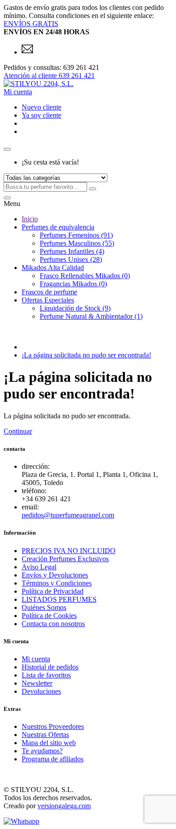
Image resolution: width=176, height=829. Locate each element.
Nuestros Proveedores (53, 726)
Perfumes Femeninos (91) (76, 235)
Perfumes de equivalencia (58, 227)
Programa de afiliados (52, 759)
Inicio (30, 219)
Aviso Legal (39, 567)
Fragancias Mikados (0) (73, 284)
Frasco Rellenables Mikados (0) (85, 275)
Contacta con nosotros (53, 623)
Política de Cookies (49, 615)
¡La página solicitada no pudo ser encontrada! (86, 355)
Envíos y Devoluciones (55, 575)
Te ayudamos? (42, 751)
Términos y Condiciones (57, 583)
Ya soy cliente (41, 115)
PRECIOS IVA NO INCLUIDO (69, 550)
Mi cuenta (36, 659)
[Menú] (7, 198)
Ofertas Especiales (48, 300)
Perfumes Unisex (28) (71, 259)
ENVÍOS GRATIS (31, 23)
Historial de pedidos (50, 667)
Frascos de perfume (49, 292)
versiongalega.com (64, 806)
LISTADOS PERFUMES (59, 599)
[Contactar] (27, 52)
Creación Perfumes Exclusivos (65, 559)
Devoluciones (41, 691)
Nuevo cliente (41, 107)
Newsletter (37, 683)
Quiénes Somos (44, 607)
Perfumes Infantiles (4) (72, 251)
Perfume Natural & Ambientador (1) (91, 316)
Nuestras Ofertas (45, 734)
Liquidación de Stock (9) (75, 308)
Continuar (18, 431)
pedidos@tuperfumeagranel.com (68, 515)
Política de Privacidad (52, 591)
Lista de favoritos (46, 675)
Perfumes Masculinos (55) (77, 243)
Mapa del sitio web (49, 743)
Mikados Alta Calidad (53, 267)
